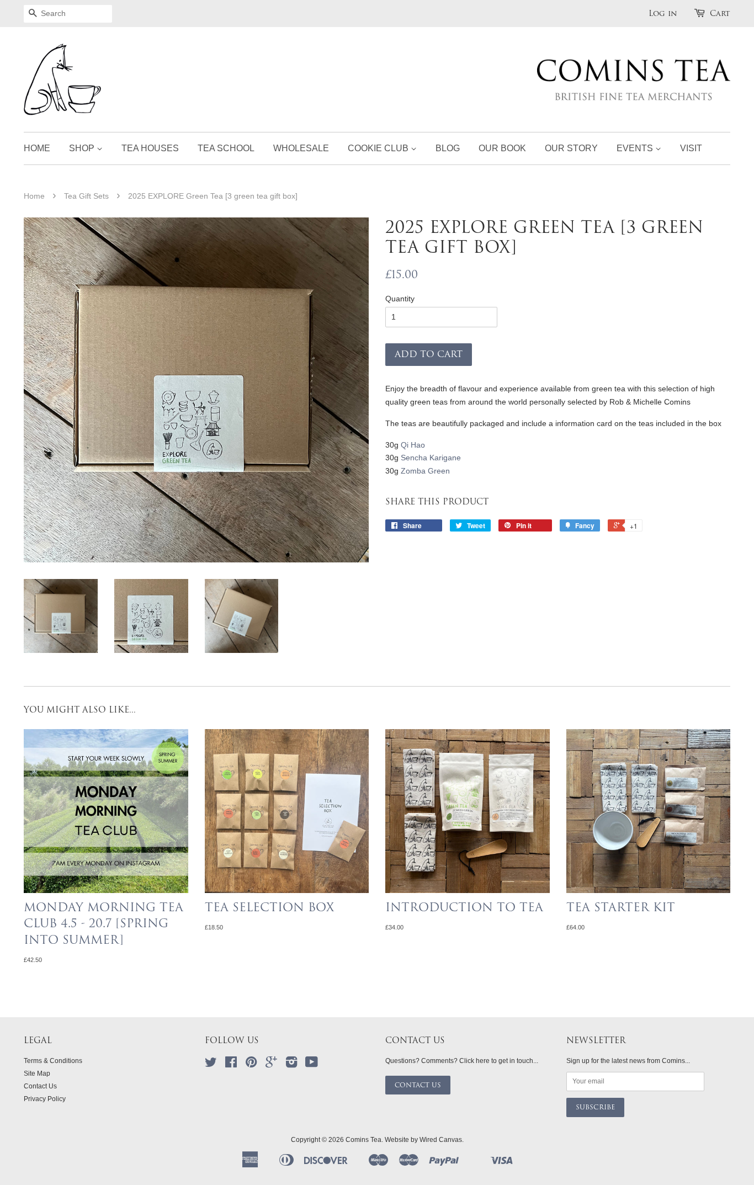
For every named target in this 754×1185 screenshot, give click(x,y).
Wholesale (301, 148)
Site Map (37, 1073)
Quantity (400, 298)
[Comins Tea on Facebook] (231, 1065)
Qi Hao (413, 444)
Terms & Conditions (53, 1061)
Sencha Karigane (431, 457)
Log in (663, 13)
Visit (691, 148)
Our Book (502, 148)
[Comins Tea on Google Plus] (271, 1065)
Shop (83, 148)
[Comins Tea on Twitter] (211, 1065)
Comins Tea (363, 1140)
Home (37, 148)
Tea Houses (150, 148)
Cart (720, 13)
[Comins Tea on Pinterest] (251, 1065)
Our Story (571, 148)
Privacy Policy (45, 1099)
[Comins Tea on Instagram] (291, 1065)
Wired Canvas (441, 1140)
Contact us (418, 1085)
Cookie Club (379, 148)
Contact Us (40, 1086)
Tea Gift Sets (86, 196)
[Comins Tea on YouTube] (311, 1065)
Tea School (226, 148)
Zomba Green (425, 470)
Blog (448, 148)
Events (636, 148)
